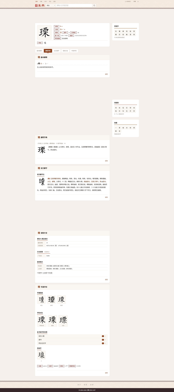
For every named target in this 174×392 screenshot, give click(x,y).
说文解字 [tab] (56, 51)
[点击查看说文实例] (41, 299)
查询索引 (129, 1)
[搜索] (94, 5)
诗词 (45, 1)
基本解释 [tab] (39, 51)
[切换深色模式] (138, 2)
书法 (50, 1)
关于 (79, 385)
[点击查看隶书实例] (51, 299)
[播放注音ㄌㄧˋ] (64, 29)
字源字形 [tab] (74, 51)
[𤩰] (45, 43)
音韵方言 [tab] (65, 51)
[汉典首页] (40, 5)
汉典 (36, 1)
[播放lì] (62, 26)
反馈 (106, 74)
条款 (85, 385)
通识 (54, 1)
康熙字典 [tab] (47, 51)
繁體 (135, 1)
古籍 (41, 1)
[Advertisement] (87, 14)
